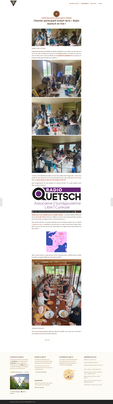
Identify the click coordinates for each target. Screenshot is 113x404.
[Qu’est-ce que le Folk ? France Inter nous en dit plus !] (1, 202)
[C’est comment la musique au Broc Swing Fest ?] (112, 202)
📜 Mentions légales (15, 391)
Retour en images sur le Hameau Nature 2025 (92, 369)
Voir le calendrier (40, 387)
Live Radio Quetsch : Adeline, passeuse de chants (93, 384)
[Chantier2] (56, 37)
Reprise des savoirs (38, 224)
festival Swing (39, 331)
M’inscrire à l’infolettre (41, 372)
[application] (56, 211)
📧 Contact (26, 372)
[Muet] (75, 211)
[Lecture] (33, 211)
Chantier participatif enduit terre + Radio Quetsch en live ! (56, 22)
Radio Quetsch (51, 18)
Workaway (69, 18)
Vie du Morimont (60, 18)
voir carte (69, 365)
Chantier (43, 18)
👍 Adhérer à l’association (16, 372)
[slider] (79, 211)
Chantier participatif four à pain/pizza (91, 362)
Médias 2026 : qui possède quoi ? (90, 359)
